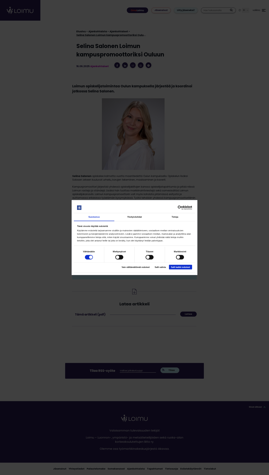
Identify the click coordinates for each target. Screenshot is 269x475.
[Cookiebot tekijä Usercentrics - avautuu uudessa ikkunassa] (180, 208)
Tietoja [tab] (175, 217)
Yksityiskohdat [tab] (134, 217)
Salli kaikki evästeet (180, 267)
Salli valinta (160, 267)
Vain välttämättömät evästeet (136, 267)
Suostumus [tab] (94, 217)
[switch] (119, 257)
